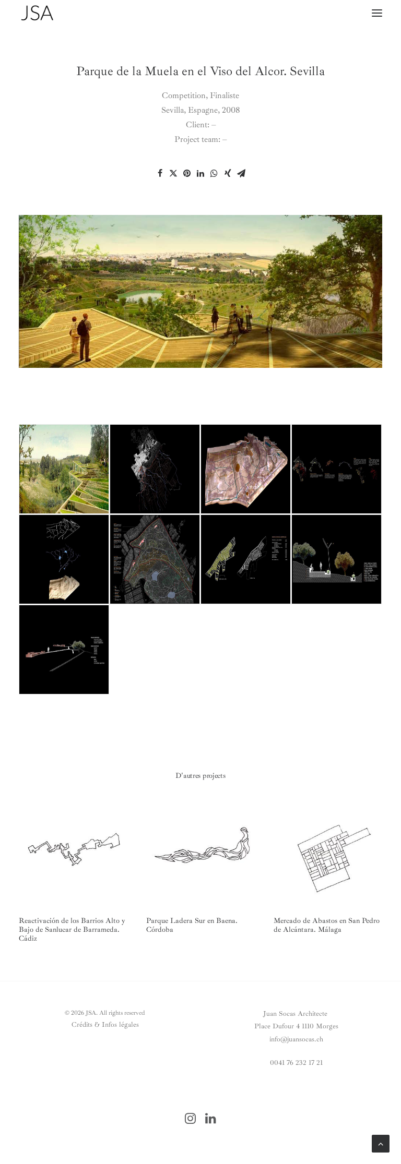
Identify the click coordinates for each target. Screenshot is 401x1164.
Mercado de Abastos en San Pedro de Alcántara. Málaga (327, 925)
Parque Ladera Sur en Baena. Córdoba (192, 925)
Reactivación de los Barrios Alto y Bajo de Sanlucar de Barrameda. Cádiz (72, 929)
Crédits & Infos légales (105, 1024)
